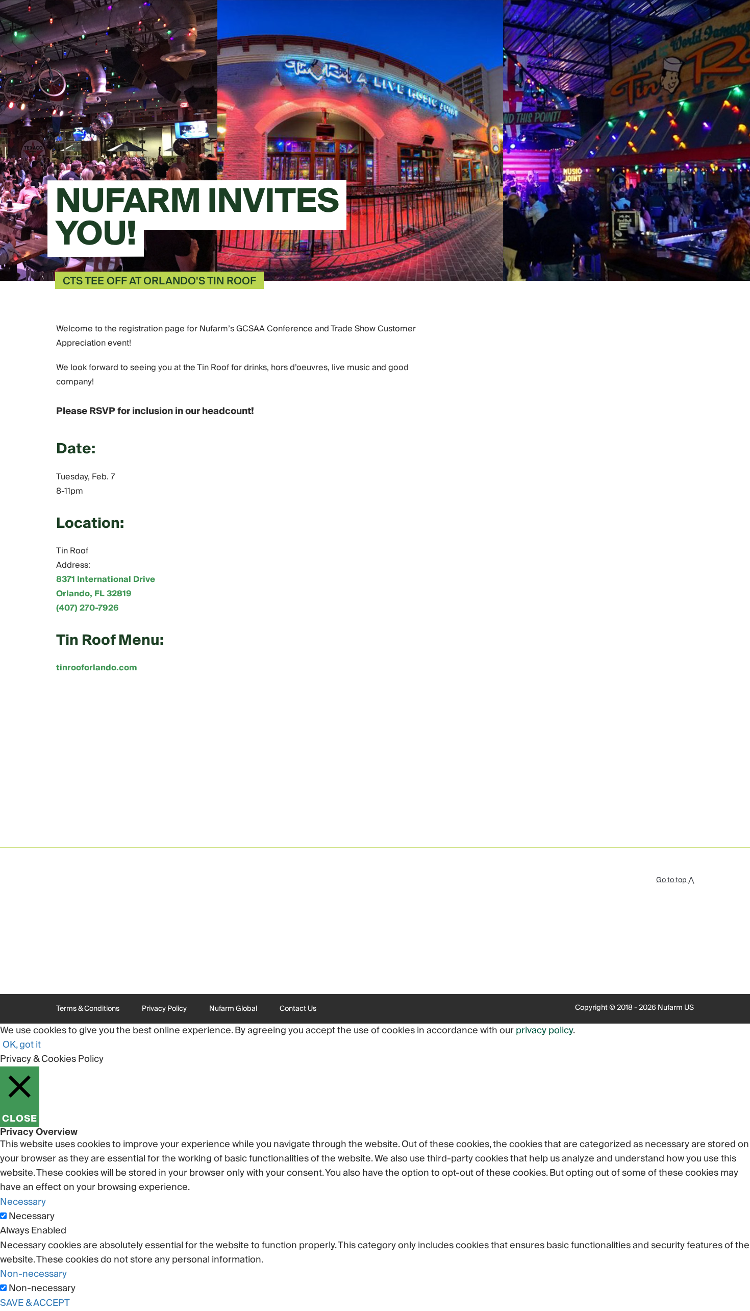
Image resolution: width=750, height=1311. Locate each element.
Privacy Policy (164, 1009)
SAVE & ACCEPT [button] (35, 1303)
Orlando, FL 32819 (94, 594)
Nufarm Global (233, 1009)
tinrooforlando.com (96, 668)
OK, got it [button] (22, 1045)
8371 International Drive (105, 579)
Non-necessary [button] (33, 1274)
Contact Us (298, 1009)
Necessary (32, 1216)
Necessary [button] (23, 1202)
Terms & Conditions (87, 1009)
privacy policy (544, 1030)
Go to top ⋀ (675, 880)
